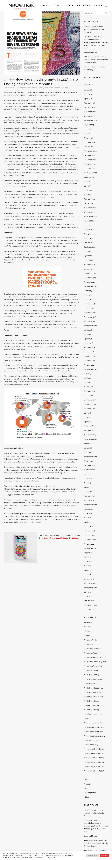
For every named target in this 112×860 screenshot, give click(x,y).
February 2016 (89, 430)
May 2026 (88, 94)
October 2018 (89, 321)
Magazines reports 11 (92, 670)
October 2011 (89, 544)
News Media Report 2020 (94, 727)
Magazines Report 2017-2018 (95, 662)
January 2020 (89, 269)
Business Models (90, 52)
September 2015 (90, 439)
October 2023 (89, 169)
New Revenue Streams (93, 714)
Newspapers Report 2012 (94, 753)
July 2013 (87, 474)
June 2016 (88, 417)
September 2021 (90, 217)
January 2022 (89, 203)
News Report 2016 (91, 740)
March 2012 (88, 527)
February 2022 (89, 199)
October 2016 (89, 409)
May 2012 (87, 518)
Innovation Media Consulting (56, 88)
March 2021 (88, 238)
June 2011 (88, 561)
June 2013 (88, 478)
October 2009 (89, 609)
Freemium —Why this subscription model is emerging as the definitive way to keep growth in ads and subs (96, 42)
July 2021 (87, 225)
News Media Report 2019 (93, 723)
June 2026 (88, 90)
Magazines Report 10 (92, 649)
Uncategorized (90, 793)
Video (86, 797)
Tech (86, 788)
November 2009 (90, 605)
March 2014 (88, 461)
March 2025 (88, 138)
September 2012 (90, 505)
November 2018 (90, 317)
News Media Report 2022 (93, 732)
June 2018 (88, 330)
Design (87, 631)
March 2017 (88, 387)
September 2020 (90, 247)
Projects (87, 784)
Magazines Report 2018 (93, 666)
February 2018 (89, 348)
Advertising (88, 622)
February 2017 (89, 391)
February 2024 (89, 155)
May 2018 (87, 334)
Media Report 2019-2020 (93, 679)
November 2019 (90, 278)
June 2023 (88, 182)
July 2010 (87, 592)
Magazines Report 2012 (93, 657)
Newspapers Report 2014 (94, 758)
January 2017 (89, 396)
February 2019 (89, 304)
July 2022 (87, 186)
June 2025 (88, 134)
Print (86, 775)
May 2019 (87, 295)
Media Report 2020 (91, 684)
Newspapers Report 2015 (94, 762)
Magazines (88, 644)
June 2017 (88, 378)
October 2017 (89, 365)
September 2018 (90, 326)
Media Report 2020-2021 (93, 688)
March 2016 (88, 426)
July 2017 (87, 374)
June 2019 (88, 291)
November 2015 (90, 435)
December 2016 (90, 400)
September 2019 (90, 286)
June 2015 (88, 448)
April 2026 (88, 99)
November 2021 (90, 208)
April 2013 (88, 487)
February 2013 (89, 496)
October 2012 (89, 500)
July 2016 (87, 413)
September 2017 (90, 369)
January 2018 (89, 352)
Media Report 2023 (91, 710)
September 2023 (90, 173)
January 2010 (89, 601)
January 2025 (89, 147)
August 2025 (89, 125)
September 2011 (90, 548)
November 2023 (90, 164)
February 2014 (89, 465)
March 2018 (88, 343)
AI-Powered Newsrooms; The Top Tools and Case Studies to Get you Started (96, 60)
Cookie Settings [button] (92, 855)
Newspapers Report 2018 (94, 767)
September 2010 (90, 588)
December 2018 (90, 313)
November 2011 (90, 540)
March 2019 (88, 299)
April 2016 (88, 422)
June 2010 (88, 596)
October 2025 (89, 116)
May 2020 (88, 251)
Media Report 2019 (91, 675)
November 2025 (90, 112)
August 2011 (88, 553)
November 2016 (90, 404)
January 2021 (89, 243)
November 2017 (90, 361)
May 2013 (87, 483)
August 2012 (89, 509)
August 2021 (89, 221)
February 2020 (89, 265)
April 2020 (88, 256)
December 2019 (90, 273)
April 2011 (87, 570)
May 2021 (87, 234)
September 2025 (90, 120)
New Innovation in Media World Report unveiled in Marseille (94, 29)
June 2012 (88, 513)
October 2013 (89, 470)
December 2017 (90, 356)
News (86, 719)
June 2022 (88, 190)
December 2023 (90, 160)
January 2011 (89, 579)
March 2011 (88, 575)
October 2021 (89, 212)
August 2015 (89, 444)
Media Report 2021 (91, 701)
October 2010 (89, 583)
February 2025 (89, 142)
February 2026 (89, 103)
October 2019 (89, 282)
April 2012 (88, 522)
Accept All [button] (104, 855)
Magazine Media (90, 640)
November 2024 (90, 151)
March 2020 (88, 260)
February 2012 (89, 531)
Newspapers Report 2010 (94, 749)
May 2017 (87, 382)
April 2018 (88, 339)
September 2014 (90, 457)
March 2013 (88, 492)
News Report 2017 (34, 88)
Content (87, 627)
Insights (22, 88)
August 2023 (89, 177)
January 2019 (89, 308)
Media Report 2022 (91, 705)
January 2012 (89, 535)
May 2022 (87, 195)
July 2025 (87, 129)
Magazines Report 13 (92, 653)
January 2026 (89, 107)
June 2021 (88, 230)
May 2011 (87, 566)
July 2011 (87, 557)
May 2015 (87, 452)
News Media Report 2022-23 (95, 736)
